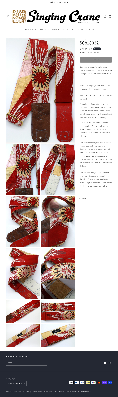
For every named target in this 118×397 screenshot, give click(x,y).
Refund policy (37, 391)
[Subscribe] (44, 362)
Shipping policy (86, 391)
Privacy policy (48, 391)
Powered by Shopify (25, 391)
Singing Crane (14, 391)
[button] (8, 16)
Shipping (83, 52)
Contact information (73, 391)
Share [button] (84, 198)
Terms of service (59, 391)
